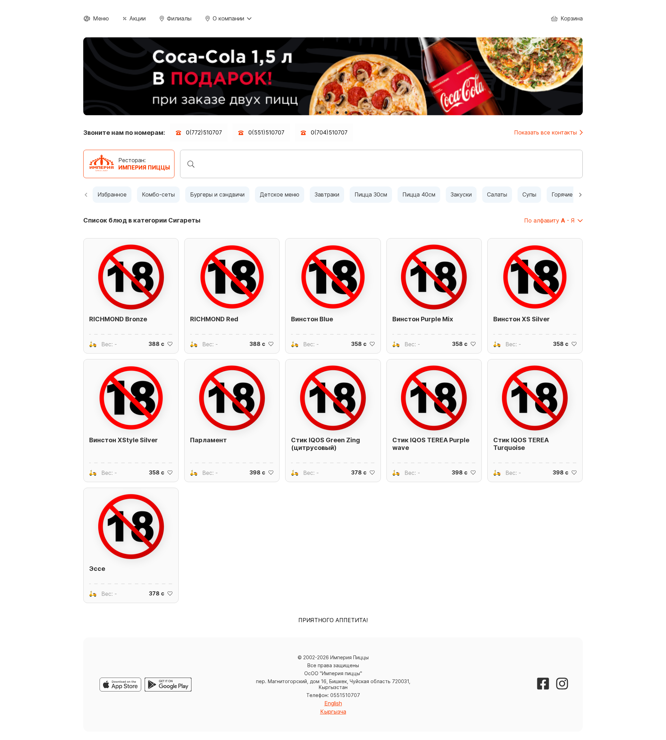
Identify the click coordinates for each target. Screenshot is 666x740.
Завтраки (327, 194)
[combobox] (381, 164)
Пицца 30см (371, 194)
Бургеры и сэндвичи (217, 194)
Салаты (497, 194)
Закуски (461, 194)
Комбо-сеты (158, 194)
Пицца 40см (418, 194)
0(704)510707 (329, 132)
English (333, 703)
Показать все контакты (545, 132)
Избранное (112, 194)
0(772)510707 (204, 132)
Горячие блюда (572, 194)
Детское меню (279, 194)
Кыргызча (333, 711)
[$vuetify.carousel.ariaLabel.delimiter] (320, 112)
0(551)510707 (266, 132)
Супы (529, 194)
